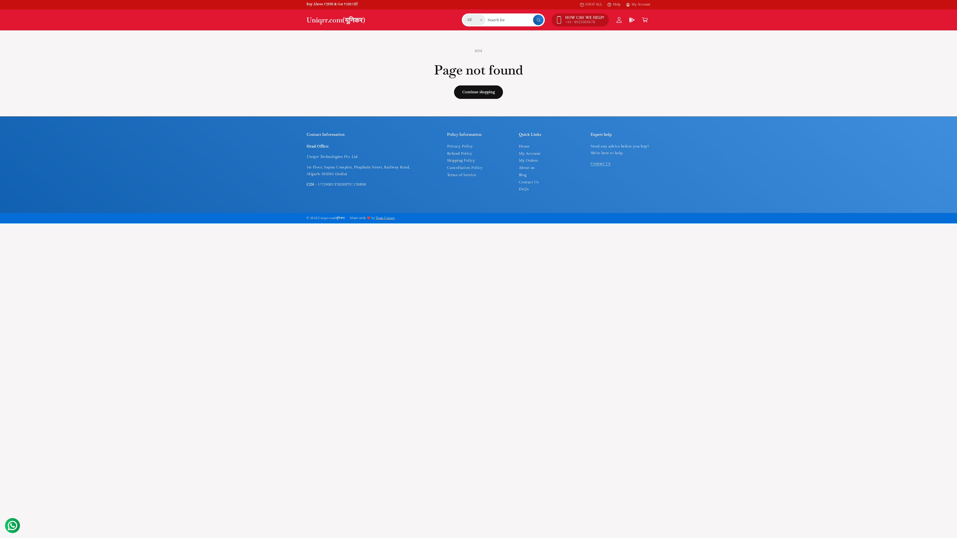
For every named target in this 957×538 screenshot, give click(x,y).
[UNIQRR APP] (632, 19)
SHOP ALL (593, 4)
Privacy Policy (460, 146)
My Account (641, 4)
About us (527, 168)
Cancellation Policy (464, 168)
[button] (644, 19)
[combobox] (515, 19)
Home (524, 146)
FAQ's (524, 189)
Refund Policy (459, 153)
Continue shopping (478, 92)
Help (616, 4)
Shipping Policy (461, 160)
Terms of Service (461, 175)
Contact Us (529, 182)
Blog (523, 175)
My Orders (528, 160)
